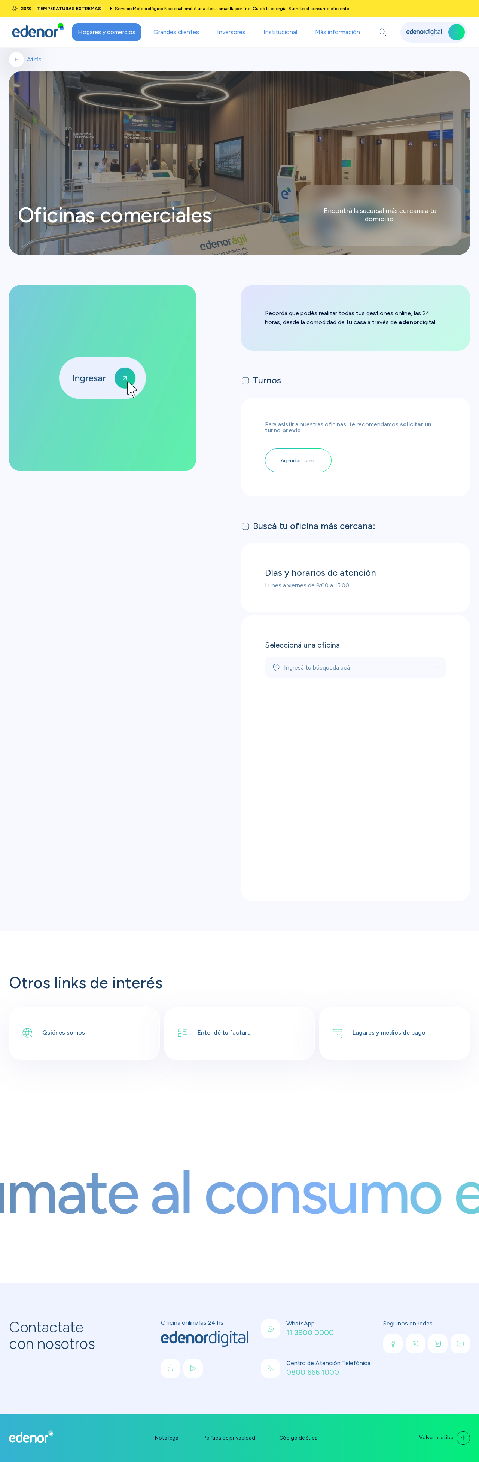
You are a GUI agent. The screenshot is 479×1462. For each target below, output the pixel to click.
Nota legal (167, 1438)
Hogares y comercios (106, 32)
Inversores (231, 32)
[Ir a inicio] (38, 32)
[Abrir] (382, 32)
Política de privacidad (229, 1438)
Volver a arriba (436, 1437)
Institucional (280, 32)
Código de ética (298, 1438)
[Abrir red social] (170, 1368)
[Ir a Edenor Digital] (433, 32)
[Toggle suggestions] (437, 667)
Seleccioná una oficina (302, 644)
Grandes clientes (176, 32)
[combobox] (355, 667)
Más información (337, 32)
